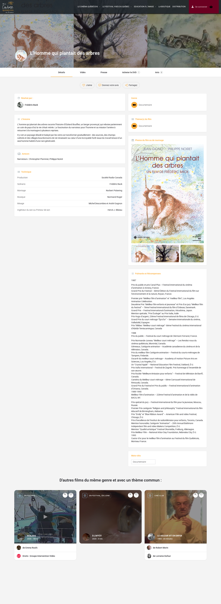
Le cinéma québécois (88, 6)
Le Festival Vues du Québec (116, 6)
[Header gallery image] (37, 34)
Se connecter (201, 7)
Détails (61, 72)
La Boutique (164, 6)
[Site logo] (8, 6)
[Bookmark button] (71, 495)
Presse (104, 72)
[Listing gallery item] (142, 253)
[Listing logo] (21, 56)
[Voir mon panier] (211, 6)
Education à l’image (144, 6)
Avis (158, 72)
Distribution (179, 6)
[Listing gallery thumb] (167, 193)
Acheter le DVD (130, 72)
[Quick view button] (65, 495)
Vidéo (83, 72)
